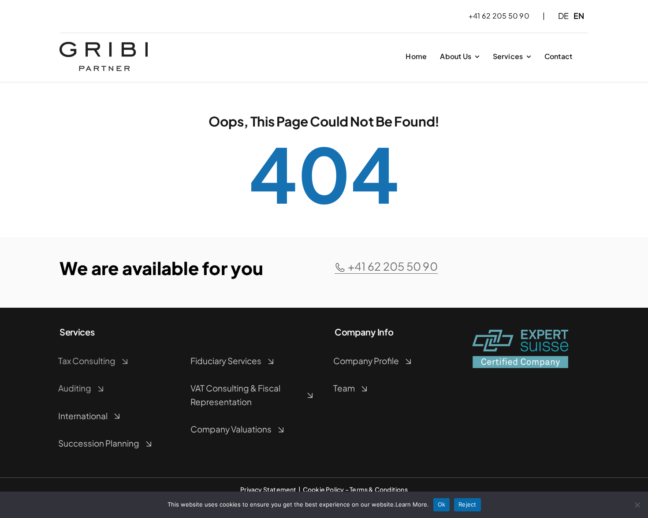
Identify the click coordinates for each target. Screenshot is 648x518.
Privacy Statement (268, 489)
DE (563, 16)
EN (579, 16)
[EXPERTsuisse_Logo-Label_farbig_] (520, 333)
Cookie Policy (323, 489)
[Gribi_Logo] (104, 45)
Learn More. (412, 504)
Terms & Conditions (379, 489)
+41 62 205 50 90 (393, 266)
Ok (442, 504)
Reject (467, 504)
